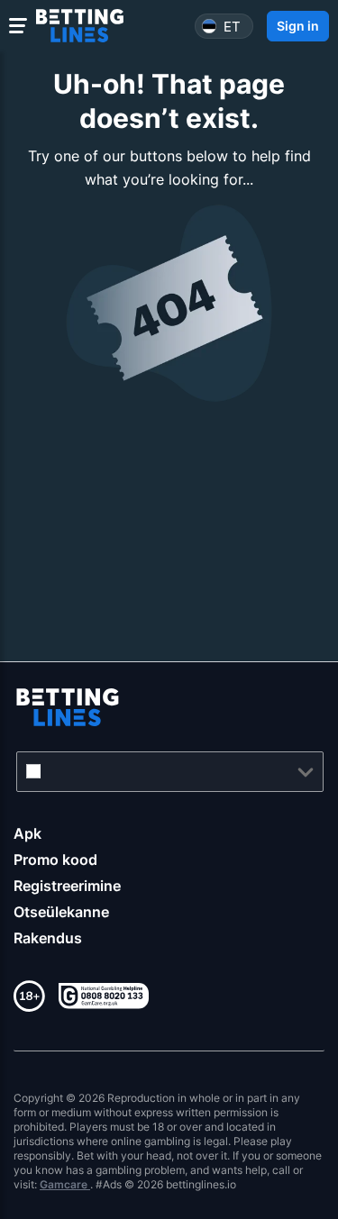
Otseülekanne (61, 912)
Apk (27, 833)
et (232, 25)
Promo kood (55, 860)
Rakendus (48, 938)
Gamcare (65, 1184)
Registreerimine (67, 886)
